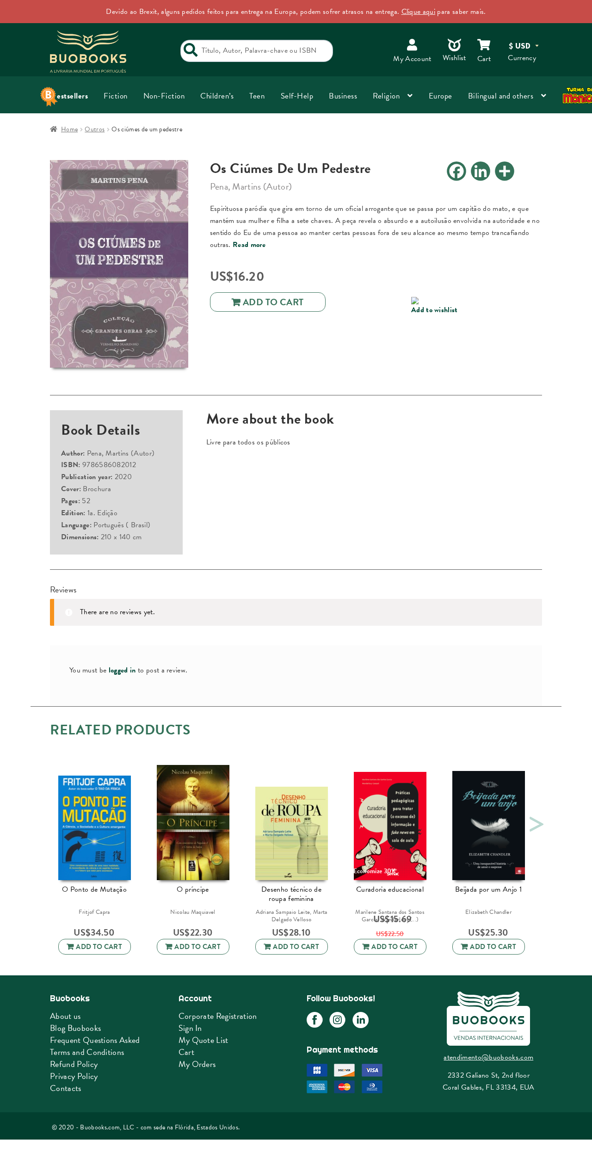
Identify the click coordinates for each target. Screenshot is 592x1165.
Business (343, 96)
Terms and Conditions (87, 1052)
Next (534, 821)
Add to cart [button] (99, 947)
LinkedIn (360, 1020)
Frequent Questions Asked (95, 1040)
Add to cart (273, 302)
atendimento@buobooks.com (488, 1057)
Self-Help (297, 96)
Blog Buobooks (75, 1028)
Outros (95, 129)
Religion (386, 96)
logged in (122, 670)
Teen (257, 96)
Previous (45, 821)
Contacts (65, 1088)
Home (69, 129)
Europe (440, 96)
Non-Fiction (164, 96)
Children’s (217, 96)
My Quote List (203, 1040)
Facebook (315, 1020)
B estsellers (69, 96)
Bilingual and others (500, 96)
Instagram (337, 1020)
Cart (186, 1052)
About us (65, 1016)
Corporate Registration (218, 1016)
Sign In (190, 1028)
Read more (249, 244)
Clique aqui (418, 11)
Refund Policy (74, 1064)
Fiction (116, 96)
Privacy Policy (74, 1076)
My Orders (197, 1064)
